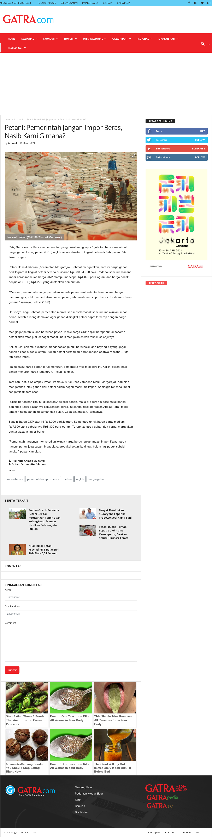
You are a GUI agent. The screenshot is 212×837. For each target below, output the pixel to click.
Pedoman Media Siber (89, 793)
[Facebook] (189, 3)
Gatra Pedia (123, 2)
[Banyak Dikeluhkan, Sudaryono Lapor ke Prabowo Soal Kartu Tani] (88, 513)
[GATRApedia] (164, 797)
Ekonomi (49, 38)
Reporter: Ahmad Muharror (28, 460)
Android (186, 832)
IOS (197, 832)
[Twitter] (202, 3)
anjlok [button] (80, 479)
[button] (204, 43)
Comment (10, 622)
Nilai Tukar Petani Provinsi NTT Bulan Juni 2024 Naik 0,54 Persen (44, 549)
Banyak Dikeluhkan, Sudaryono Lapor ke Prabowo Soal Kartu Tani (115, 513)
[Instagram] (195, 3)
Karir (78, 799)
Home (11, 38)
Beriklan (80, 806)
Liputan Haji (166, 38)
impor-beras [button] (15, 479)
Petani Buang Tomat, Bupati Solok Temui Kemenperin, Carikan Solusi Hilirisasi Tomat (113, 532)
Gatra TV (107, 2)
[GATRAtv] (164, 805)
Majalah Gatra (90, 2)
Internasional (93, 38)
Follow (200, 139)
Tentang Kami (83, 787)
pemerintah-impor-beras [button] (43, 479)
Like (202, 131)
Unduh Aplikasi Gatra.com (160, 832)
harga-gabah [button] (96, 479)
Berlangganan (69, 2)
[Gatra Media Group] (166, 788)
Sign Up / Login (47, 2)
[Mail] (208, 3)
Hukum (68, 38)
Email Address (12, 606)
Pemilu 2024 (15, 47)
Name (8, 589)
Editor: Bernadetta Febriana (28, 464)
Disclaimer (81, 812)
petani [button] (68, 479)
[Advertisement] (106, 84)
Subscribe (198, 148)
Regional (143, 38)
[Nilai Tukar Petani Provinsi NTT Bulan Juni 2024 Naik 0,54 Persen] (17, 549)
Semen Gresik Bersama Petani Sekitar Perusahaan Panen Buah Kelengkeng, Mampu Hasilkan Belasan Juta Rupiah (44, 519)
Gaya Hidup (119, 38)
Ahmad (12, 142)
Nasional (27, 38)
